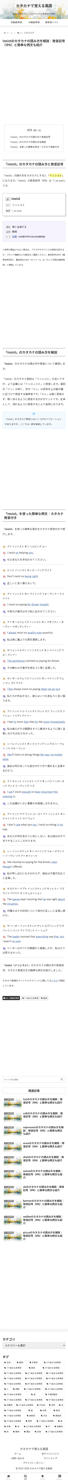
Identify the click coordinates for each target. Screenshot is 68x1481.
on (17, 552)
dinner (35, 604)
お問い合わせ (17, 1458)
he (44, 899)
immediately (57, 722)
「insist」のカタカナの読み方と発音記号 (29, 136)
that (26, 722)
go (53, 689)
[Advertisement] (34, 85)
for (29, 604)
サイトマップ (50, 1458)
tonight (44, 604)
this (55, 792)
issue (46, 722)
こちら (54, 980)
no (52, 754)
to (14, 722)
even (54, 862)
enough (26, 792)
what (5, 759)
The (9, 661)
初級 (14, 236)
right (35, 576)
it (58, 824)
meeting (7, 796)
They (10, 689)
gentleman (18, 661)
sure (18, 941)
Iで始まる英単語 (31, 998)
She (9, 754)
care (17, 824)
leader (16, 936)
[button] (61, 1079)
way (47, 754)
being (28, 576)
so (13, 941)
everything (42, 936)
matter (58, 754)
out (58, 689)
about (61, 899)
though (7, 866)
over (39, 632)
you (31, 552)
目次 (29, 130)
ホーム (17, 1453)
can (10, 792)
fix (36, 722)
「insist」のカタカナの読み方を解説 (27, 142)
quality (32, 632)
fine (56, 936)
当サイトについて (50, 1453)
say (34, 824)
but (62, 936)
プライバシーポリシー (34, 1462)
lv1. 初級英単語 (12, 998)
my (61, 824)
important (47, 792)
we (49, 689)
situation (12, 904)
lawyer (16, 899)
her (42, 754)
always (12, 632)
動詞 (45, 998)
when (44, 689)
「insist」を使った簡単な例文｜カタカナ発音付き (34, 146)
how (37, 792)
